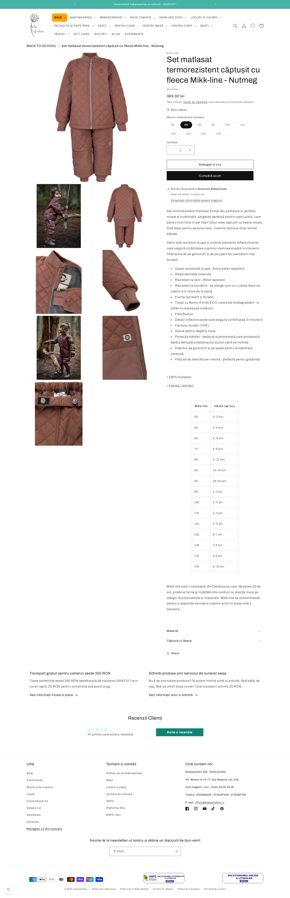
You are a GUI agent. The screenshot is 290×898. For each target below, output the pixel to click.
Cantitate (172, 142)
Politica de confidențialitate (124, 773)
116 (175, 134)
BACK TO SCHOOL (41, 46)
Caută (31, 794)
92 (202, 125)
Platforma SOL (116, 808)
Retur (110, 780)
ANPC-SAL (113, 815)
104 (229, 125)
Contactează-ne (37, 801)
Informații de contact (215, 889)
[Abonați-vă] (176, 851)
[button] (59, 17)
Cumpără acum (210, 175)
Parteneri (33, 821)
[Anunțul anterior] (74, 4)
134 (220, 134)
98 (215, 125)
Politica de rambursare (104, 889)
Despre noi (34, 808)
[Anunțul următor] (215, 4)
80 (175, 125)
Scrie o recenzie (179, 732)
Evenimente (35, 780)
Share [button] (175, 653)
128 (205, 134)
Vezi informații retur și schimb (171, 695)
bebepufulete (80, 889)
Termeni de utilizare (119, 794)
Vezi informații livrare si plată (51, 695)
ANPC (110, 801)
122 (190, 134)
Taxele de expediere (195, 102)
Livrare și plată (116, 787)
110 (244, 125)
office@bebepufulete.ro (209, 802)
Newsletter (34, 815)
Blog (30, 773)
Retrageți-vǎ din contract (44, 828)
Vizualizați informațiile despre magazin (196, 200)
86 (186, 124)
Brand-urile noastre (40, 787)
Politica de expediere (189, 889)
